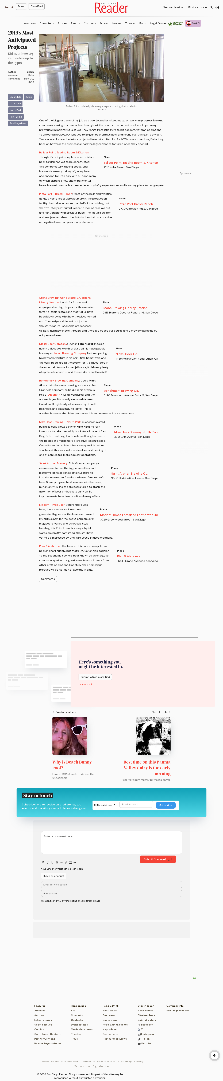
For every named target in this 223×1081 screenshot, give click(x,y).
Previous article (66, 712)
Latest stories (43, 1020)
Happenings (78, 1005)
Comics (39, 1029)
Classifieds (47, 23)
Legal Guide (158, 23)
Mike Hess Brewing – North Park (60, 422)
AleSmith (54, 394)
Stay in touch (146, 1005)
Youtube (146, 1043)
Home (45, 1061)
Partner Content (44, 1038)
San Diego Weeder (177, 1010)
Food (142, 23)
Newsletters (145, 1010)
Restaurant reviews (115, 1038)
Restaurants (110, 1034)
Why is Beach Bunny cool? (72, 765)
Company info (175, 1005)
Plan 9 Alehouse (128, 556)
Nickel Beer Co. (127, 354)
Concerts (77, 1015)
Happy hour (110, 1029)
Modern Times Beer (52, 505)
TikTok (145, 1038)
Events (75, 23)
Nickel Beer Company (53, 344)
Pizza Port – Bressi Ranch (55, 194)
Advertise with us (108, 1061)
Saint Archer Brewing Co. (129, 473)
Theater (130, 23)
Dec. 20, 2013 (29, 80)
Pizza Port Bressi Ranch (136, 204)
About (55, 1061)
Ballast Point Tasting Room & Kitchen (130, 163)
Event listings (79, 1024)
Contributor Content (47, 1034)
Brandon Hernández (14, 77)
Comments (48, 579)
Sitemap (126, 1061)
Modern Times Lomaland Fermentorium (129, 515)
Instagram (147, 1034)
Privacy (138, 1061)
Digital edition (101, 1066)
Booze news (110, 1020)
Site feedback (146, 1015)
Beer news (109, 1015)
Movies (116, 23)
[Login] (217, 7)
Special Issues (43, 1024)
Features (39, 1005)
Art (73, 1010)
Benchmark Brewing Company (59, 380)
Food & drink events (115, 1024)
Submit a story (147, 1020)
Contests (90, 23)
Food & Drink (110, 1005)
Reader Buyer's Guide (47, 1043)
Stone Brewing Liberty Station (125, 308)
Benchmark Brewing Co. (121, 391)
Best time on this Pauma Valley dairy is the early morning (147, 767)
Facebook (147, 1024)
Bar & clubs (110, 1010)
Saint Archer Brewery (53, 463)
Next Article (159, 712)
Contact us (88, 1061)
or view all (85, 684)
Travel (75, 1038)
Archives (30, 23)
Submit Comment (155, 859)
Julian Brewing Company (70, 353)
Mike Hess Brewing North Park (136, 432)
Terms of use (82, 1066)
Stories (62, 23)
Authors (39, 1015)
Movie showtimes (82, 1029)
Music (104, 23)
